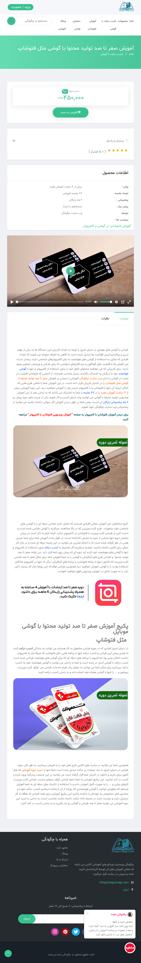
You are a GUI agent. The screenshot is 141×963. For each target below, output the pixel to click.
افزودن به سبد (69, 112)
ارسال (27, 919)
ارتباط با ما (62, 860)
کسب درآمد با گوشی (111, 54)
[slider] (50, 302)
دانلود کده (62, 848)
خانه (131, 21)
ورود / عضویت (20, 7)
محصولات (123, 21)
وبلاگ (65, 854)
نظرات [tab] (105, 318)
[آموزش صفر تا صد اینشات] (70, 599)
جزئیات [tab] (124, 318)
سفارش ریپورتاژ (59, 865)
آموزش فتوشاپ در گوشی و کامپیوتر (107, 226)
